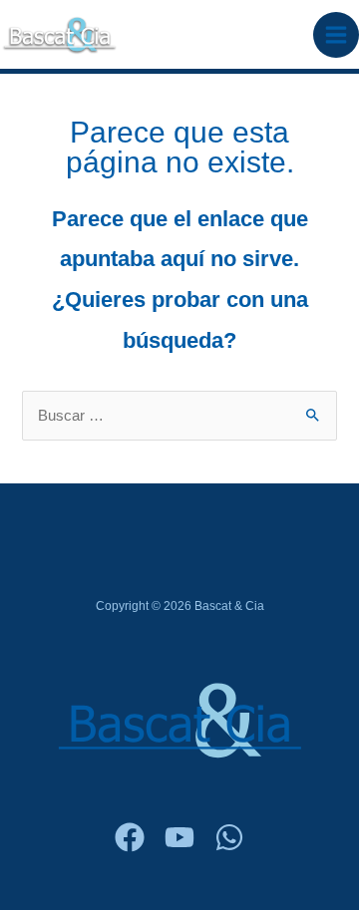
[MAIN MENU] (336, 35)
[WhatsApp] (229, 837)
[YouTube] (179, 837)
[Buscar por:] (179, 416)
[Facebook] (130, 837)
